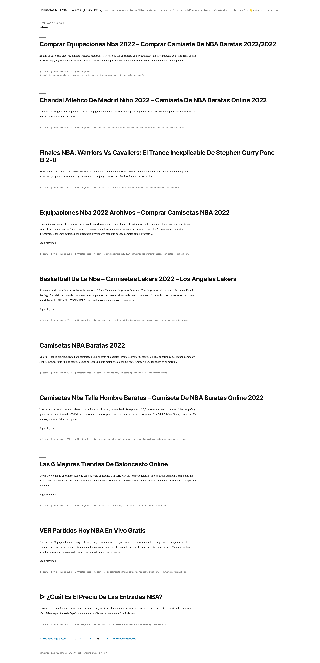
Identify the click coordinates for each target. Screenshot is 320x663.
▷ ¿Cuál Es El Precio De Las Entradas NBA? (101, 597)
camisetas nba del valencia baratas (113, 439)
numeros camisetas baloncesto (177, 572)
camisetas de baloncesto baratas (112, 572)
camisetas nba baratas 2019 (55, 75)
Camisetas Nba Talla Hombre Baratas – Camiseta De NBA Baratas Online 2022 (152, 397)
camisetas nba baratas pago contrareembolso (91, 75)
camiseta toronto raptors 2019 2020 (114, 254)
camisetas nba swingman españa (129, 75)
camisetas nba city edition (109, 320)
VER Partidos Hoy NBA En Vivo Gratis (93, 530)
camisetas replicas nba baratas (170, 127)
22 (89, 638)
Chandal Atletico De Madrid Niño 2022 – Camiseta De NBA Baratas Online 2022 (153, 100)
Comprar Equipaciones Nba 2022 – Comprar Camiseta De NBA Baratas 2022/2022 (158, 44)
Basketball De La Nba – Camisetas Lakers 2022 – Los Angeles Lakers (138, 279)
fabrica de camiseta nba (133, 320)
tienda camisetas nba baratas (168, 187)
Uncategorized (84, 71)
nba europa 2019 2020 (155, 505)
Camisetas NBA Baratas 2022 (82, 345)
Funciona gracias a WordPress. (97, 653)
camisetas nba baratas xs (143, 127)
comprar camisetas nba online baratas (148, 439)
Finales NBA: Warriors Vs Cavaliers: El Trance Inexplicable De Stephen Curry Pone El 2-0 (157, 156)
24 (106, 638)
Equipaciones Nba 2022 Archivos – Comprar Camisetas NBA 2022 (135, 212)
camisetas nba (103, 624)
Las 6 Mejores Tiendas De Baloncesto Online (104, 464)
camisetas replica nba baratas (178, 254)
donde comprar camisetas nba (139, 187)
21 (81, 638)
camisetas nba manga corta (124, 624)
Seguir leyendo (50, 243)
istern (45, 71)
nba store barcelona (177, 439)
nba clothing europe (158, 373)
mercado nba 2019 (135, 505)
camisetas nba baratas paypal (111, 505)
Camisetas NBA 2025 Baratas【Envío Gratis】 (72, 10)
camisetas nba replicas (107, 373)
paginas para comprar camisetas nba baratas (167, 320)
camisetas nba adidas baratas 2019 (113, 127)
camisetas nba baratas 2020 (110, 187)
